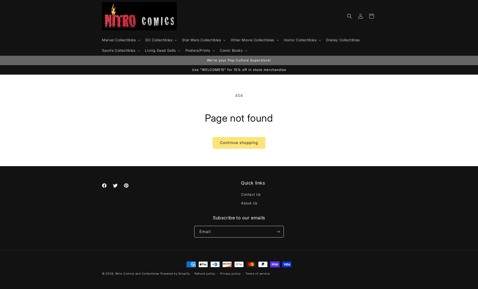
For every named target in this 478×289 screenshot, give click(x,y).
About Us (249, 203)
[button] (120, 40)
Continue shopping (239, 142)
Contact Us (251, 194)
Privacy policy (230, 273)
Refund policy (205, 273)
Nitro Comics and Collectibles (137, 273)
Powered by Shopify (175, 273)
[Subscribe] (278, 232)
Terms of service (257, 273)
